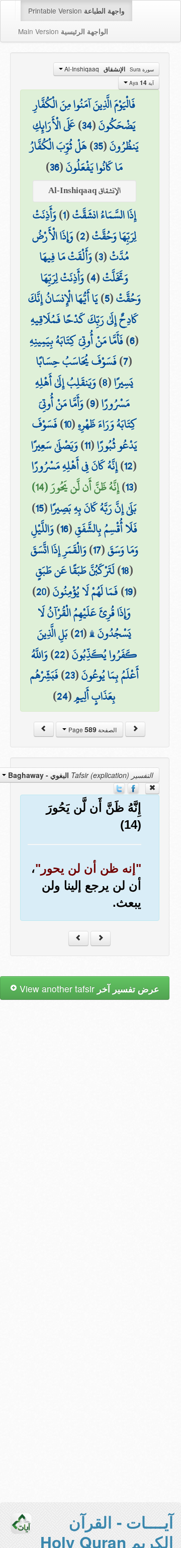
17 (97, 550)
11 (87, 445)
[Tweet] (119, 788)
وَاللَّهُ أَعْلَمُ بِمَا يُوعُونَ (85, 664)
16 (64, 529)
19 (129, 591)
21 (78, 633)
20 (41, 591)
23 (70, 675)
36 (54, 167)
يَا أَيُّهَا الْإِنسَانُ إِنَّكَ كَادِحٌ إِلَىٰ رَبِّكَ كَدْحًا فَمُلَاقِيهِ (83, 308)
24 (62, 696)
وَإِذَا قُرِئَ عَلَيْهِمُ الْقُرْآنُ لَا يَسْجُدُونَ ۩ (84, 623)
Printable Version (76, 11)
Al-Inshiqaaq (108, 68)
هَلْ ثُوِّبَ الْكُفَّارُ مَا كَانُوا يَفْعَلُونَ (76, 156)
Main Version (63, 31)
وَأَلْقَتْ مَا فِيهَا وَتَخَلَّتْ (84, 267)
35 (98, 146)
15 (40, 508)
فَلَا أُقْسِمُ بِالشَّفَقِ (106, 529)
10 (67, 424)
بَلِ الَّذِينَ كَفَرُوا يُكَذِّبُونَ (87, 643)
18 (125, 570)
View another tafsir (88, 988)
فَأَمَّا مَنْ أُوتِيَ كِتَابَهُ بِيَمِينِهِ (76, 340)
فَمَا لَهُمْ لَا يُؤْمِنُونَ (85, 591)
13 (129, 487)
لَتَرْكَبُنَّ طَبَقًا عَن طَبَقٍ (75, 570)
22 (59, 654)
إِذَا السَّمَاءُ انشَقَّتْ (104, 215)
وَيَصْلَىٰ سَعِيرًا (54, 445)
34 (87, 125)
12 (128, 466)
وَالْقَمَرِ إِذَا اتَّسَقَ (58, 550)
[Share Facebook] (133, 788)
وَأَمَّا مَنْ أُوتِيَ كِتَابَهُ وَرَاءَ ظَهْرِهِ (88, 414)
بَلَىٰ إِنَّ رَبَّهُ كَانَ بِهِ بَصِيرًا (93, 508)
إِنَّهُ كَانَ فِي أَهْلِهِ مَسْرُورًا (75, 466)
